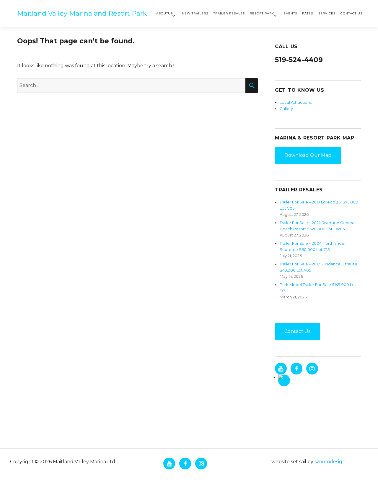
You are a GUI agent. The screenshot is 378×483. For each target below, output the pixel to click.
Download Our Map (307, 155)
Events (290, 13)
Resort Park (262, 13)
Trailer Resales (229, 13)
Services (326, 13)
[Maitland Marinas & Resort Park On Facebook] (296, 368)
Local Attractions (296, 102)
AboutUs (164, 13)
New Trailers (195, 13)
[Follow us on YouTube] (281, 368)
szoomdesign (330, 461)
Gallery (286, 108)
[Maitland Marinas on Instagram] (312, 368)
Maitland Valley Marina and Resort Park (82, 13)
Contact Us (351, 13)
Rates (307, 13)
